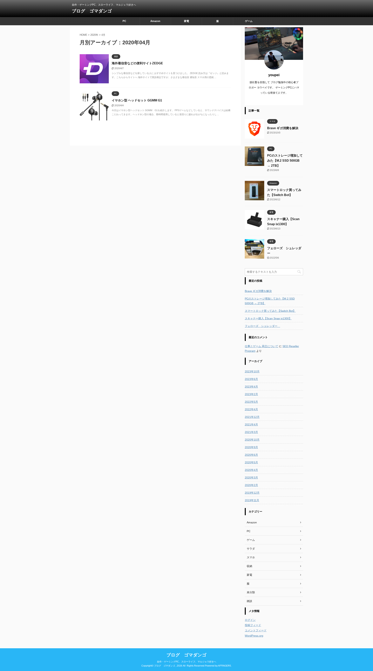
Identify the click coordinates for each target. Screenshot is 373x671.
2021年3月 (251, 432)
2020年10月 (252, 439)
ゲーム (249, 21)
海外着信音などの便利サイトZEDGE (137, 63)
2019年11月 (252, 500)
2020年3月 (251, 477)
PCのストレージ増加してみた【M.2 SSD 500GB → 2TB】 (285, 160)
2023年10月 (252, 371)
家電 (186, 21)
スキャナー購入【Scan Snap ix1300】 (268, 318)
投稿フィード (253, 625)
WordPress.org (254, 635)
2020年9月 (251, 447)
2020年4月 (251, 469)
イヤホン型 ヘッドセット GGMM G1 (137, 100)
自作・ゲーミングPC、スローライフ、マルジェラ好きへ (186, 661)
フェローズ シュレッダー (262, 326)
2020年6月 (251, 454)
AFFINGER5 (224, 665)
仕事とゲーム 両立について (261, 346)
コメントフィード (256, 630)
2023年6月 (251, 379)
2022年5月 (251, 401)
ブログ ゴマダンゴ (92, 11)
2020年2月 (251, 485)
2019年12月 (252, 492)
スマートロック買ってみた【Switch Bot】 (270, 310)
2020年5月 (251, 462)
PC (124, 21)
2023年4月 (251, 386)
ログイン (250, 619)
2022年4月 (251, 409)
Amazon (155, 21)
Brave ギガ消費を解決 (282, 128)
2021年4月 (251, 424)
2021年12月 (252, 416)
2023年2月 (251, 394)
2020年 (94, 34)
